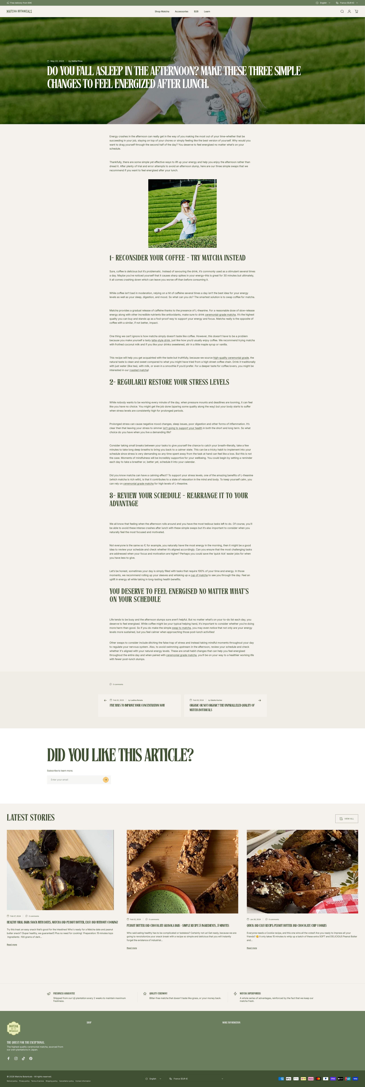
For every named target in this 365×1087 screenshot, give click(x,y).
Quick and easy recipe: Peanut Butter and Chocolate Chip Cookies (287, 926)
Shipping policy (51, 1081)
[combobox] (323, 3)
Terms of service (37, 1081)
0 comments (118, 684)
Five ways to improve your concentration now (137, 705)
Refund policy (12, 1081)
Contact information (83, 1081)
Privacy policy (24, 1081)
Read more (12, 944)
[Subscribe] (106, 780)
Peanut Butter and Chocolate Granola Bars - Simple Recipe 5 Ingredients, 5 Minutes (178, 926)
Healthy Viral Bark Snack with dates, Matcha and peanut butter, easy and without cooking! (62, 922)
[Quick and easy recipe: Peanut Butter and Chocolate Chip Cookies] (302, 871)
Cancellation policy (66, 1081)
